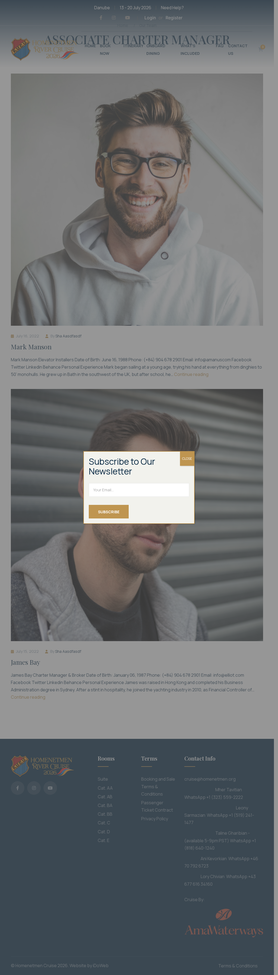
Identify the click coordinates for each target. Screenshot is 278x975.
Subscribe (108, 511)
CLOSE (187, 458)
